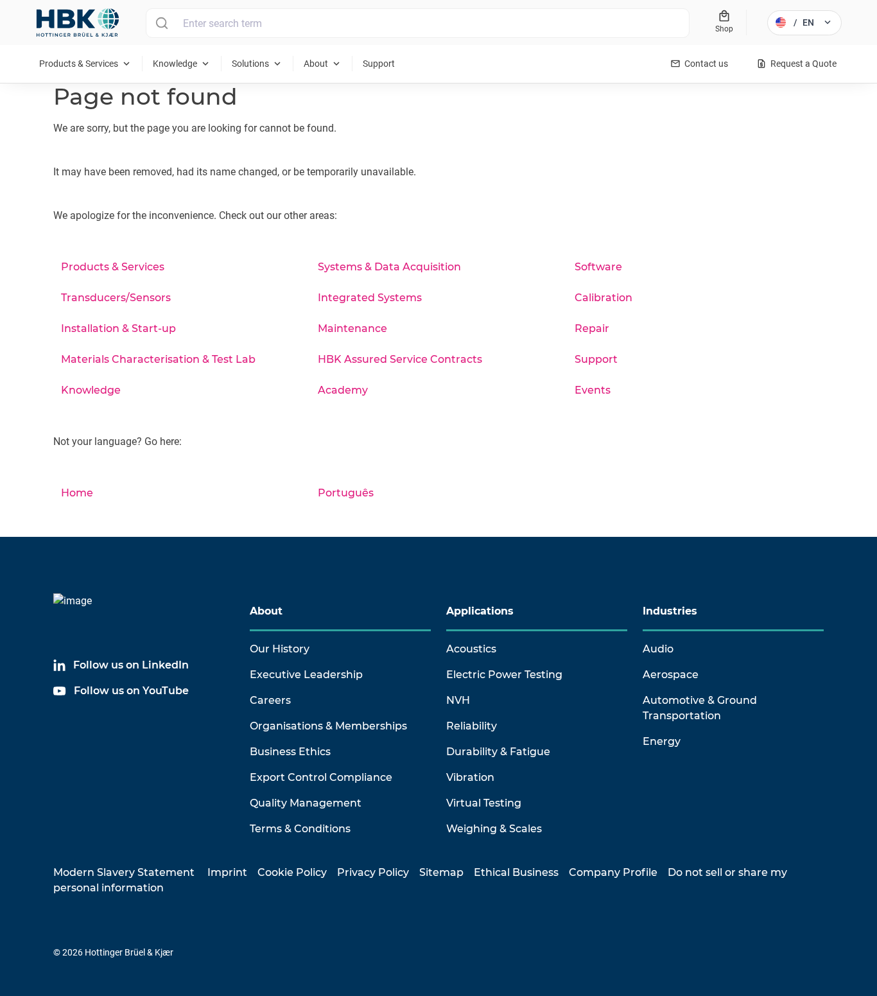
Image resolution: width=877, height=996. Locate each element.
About (266, 611)
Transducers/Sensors (116, 298)
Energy (662, 741)
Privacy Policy (373, 872)
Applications (480, 611)
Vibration (470, 777)
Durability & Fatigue (498, 752)
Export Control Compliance (321, 777)
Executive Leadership (306, 674)
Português (346, 493)
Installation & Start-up (118, 328)
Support (596, 359)
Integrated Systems (370, 298)
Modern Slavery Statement (124, 872)
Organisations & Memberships (328, 726)
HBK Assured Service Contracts (400, 359)
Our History (279, 649)
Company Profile (613, 872)
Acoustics (471, 649)
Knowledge (91, 390)
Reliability (471, 726)
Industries (670, 611)
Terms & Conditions (300, 829)
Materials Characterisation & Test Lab (158, 359)
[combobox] (418, 23)
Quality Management (305, 803)
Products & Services (112, 267)
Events (593, 390)
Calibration (603, 298)
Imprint (227, 872)
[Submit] (161, 23)
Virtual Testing (483, 803)
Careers (270, 700)
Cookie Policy (292, 872)
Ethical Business (516, 872)
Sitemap (441, 872)
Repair (592, 328)
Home (77, 493)
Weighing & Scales (494, 829)
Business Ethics (290, 752)
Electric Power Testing (504, 674)
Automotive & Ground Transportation (700, 708)
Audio (658, 649)
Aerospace (671, 674)
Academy (343, 390)
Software (598, 267)
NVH (458, 700)
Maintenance (352, 328)
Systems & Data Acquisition (389, 267)
